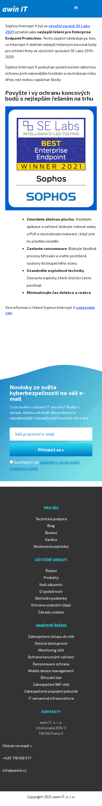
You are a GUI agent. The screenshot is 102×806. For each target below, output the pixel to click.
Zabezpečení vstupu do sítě (51, 636)
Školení (51, 532)
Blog (51, 525)
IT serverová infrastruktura (51, 698)
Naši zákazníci (51, 584)
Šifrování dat (51, 677)
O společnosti (51, 591)
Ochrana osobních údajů (51, 605)
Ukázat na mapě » (17, 745)
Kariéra (51, 539)
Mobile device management (51, 670)
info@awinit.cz (15, 770)
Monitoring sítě (51, 650)
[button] (76, 7)
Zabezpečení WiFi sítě (51, 684)
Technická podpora (51, 519)
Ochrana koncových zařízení (51, 657)
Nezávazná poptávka (51, 546)
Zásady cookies (51, 612)
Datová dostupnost (51, 643)
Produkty (51, 577)
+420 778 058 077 (17, 758)
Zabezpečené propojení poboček (51, 691)
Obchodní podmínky (51, 598)
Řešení (51, 570)
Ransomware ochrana (51, 664)
